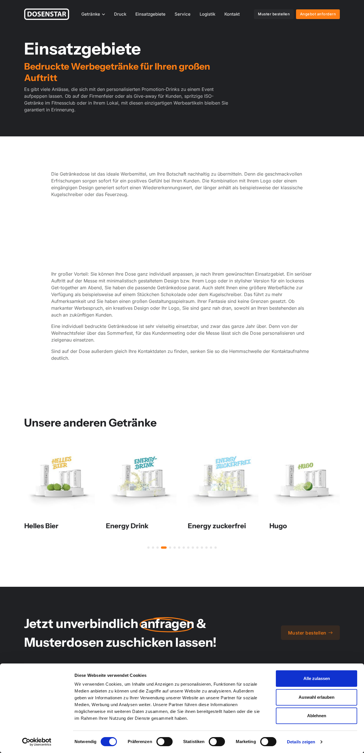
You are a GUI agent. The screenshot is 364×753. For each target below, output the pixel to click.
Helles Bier (41, 525)
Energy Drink (127, 525)
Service (183, 14)
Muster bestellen (274, 14)
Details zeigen (301, 741)
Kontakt (232, 14)
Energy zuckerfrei (217, 525)
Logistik (207, 14)
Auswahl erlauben (316, 697)
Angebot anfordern (318, 14)
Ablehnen (316, 715)
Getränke (90, 14)
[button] (148, 547)
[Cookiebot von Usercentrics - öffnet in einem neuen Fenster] (37, 742)
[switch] (164, 741)
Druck (120, 14)
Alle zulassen (316, 678)
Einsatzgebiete (150, 14)
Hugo (278, 525)
